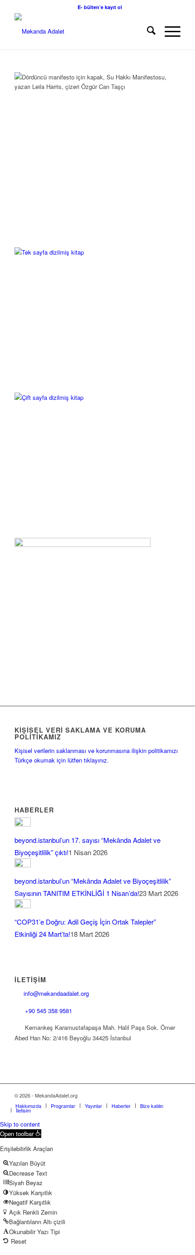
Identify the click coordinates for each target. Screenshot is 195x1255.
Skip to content (20, 1124)
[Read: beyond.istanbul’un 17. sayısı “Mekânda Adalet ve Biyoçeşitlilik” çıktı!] (23, 823)
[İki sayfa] (83, 397)
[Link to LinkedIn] (146, 1095)
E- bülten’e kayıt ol (100, 7)
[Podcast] (83, 544)
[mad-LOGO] (81, 31)
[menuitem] (100, 7)
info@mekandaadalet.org (56, 993)
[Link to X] (119, 1095)
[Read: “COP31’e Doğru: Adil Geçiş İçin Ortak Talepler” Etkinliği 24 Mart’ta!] (23, 905)
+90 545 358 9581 (49, 1010)
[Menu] (168, 31)
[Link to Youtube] (160, 1095)
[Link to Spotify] (173, 1095)
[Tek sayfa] (83, 252)
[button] (20, 1133)
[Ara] (147, 31)
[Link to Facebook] (105, 1095)
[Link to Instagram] (133, 1095)
